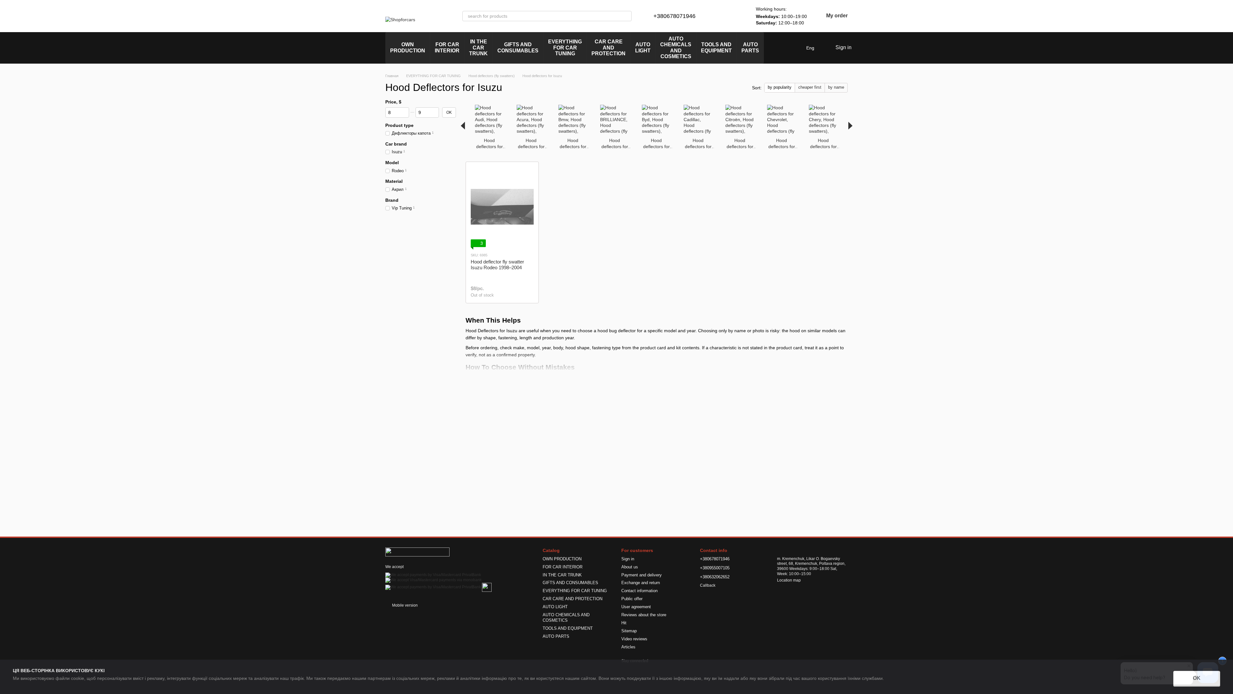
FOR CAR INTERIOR (447, 47)
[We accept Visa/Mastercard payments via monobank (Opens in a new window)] (433, 580)
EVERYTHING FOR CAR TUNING (565, 47)
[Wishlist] (736, 16)
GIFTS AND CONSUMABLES (517, 47)
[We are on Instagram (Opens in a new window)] (772, 47)
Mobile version (404, 605)
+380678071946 (674, 16)
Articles (628, 647)
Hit (623, 622)
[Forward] (850, 125)
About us (629, 567)
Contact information (639, 590)
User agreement (636, 606)
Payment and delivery (641, 575)
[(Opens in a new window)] (487, 587)
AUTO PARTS (750, 47)
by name (836, 87)
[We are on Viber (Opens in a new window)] (788, 47)
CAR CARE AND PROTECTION (608, 47)
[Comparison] (720, 16)
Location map (789, 580)
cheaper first (809, 87)
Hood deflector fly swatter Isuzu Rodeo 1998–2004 (497, 264)
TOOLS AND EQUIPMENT (716, 47)
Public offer (632, 598)
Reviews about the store (643, 614)
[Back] (463, 125)
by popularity (779, 87)
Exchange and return (640, 582)
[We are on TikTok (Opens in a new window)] (796, 47)
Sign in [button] (627, 558)
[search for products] (626, 16)
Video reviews (634, 638)
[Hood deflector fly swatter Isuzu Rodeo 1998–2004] (502, 207)
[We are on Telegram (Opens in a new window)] (780, 47)
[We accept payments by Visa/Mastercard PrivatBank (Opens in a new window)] (433, 575)
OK (1197, 678)
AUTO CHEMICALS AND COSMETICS (675, 47)
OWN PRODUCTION (407, 47)
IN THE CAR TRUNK (478, 47)
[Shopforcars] (417, 551)
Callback (707, 585)
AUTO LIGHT (643, 47)
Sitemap (629, 630)
